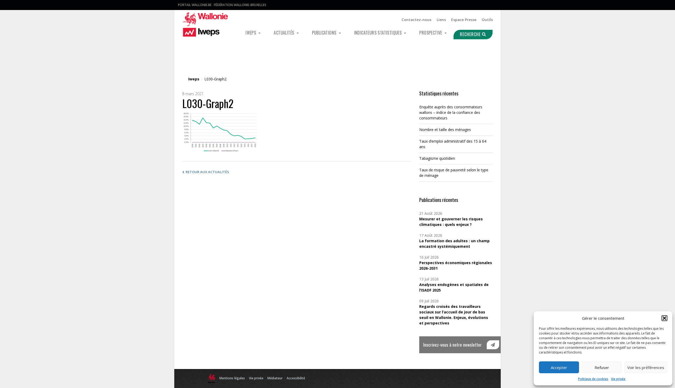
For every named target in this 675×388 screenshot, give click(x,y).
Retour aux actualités (207, 171)
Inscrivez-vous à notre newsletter (452, 344)
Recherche (471, 34)
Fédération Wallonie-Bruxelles (240, 5)
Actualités (284, 33)
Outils (487, 19)
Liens (441, 19)
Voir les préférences (645, 367)
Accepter (559, 367)
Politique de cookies (593, 379)
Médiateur (275, 378)
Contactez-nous (416, 19)
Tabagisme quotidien (437, 158)
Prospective (431, 33)
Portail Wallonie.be (194, 5)
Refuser (602, 367)
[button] (664, 318)
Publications (325, 33)
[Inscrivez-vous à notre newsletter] (493, 344)
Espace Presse (463, 19)
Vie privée (618, 379)
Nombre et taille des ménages (445, 129)
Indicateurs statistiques (378, 33)
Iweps (251, 33)
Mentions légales (232, 378)
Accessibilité (296, 378)
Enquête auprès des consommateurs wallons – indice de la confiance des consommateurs (450, 112)
